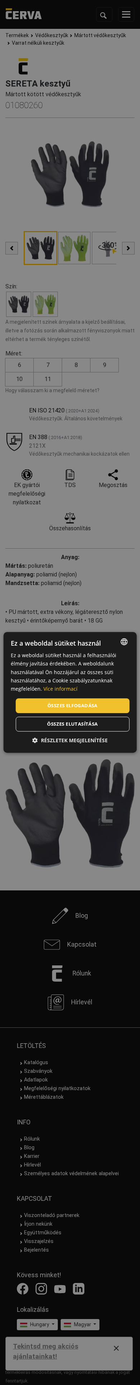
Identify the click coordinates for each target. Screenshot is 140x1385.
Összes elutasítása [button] (72, 724)
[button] (70, 740)
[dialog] (70, 692)
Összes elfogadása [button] (72, 705)
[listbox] (123, 641)
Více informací (60, 688)
